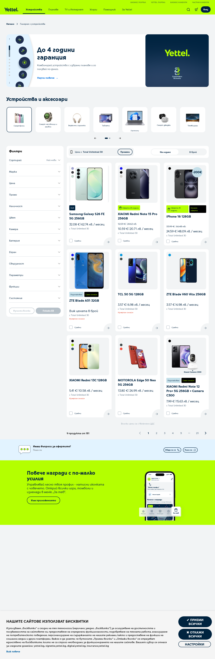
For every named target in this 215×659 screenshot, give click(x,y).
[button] (35, 160)
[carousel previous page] (95, 138)
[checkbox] (71, 240)
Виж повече (13, 651)
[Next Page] (205, 433)
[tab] (34, 9)
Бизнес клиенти (178, 2)
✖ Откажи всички (195, 634)
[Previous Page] (140, 433)
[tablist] (79, 9)
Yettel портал (158, 2)
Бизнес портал (138, 2)
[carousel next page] (120, 138)
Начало (10, 24)
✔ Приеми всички (195, 622)
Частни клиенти (200, 2)
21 (197, 433)
